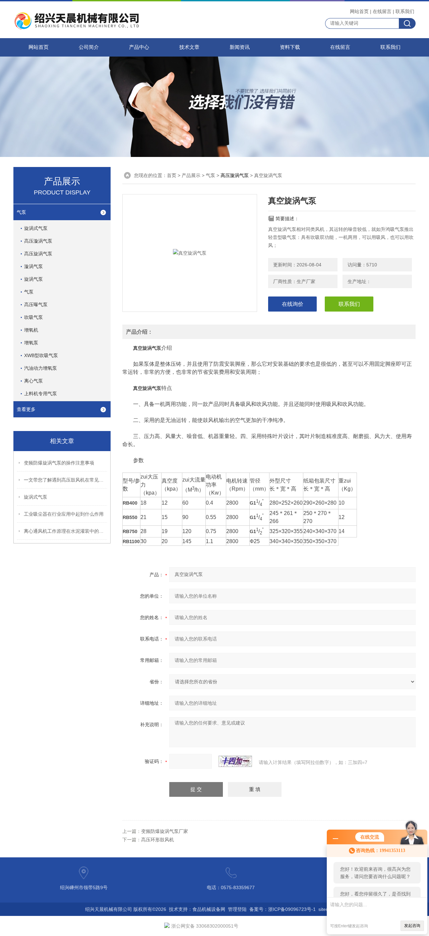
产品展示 (191, 175)
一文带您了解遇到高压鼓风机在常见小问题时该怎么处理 (66, 480)
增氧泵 (31, 342)
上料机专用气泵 (40, 393)
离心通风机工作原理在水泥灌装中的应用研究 (66, 531)
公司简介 (89, 47)
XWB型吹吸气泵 (41, 355)
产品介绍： (139, 332)
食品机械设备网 (208, 909)
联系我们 (404, 11)
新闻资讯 (240, 47)
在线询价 (292, 304)
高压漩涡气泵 (38, 241)
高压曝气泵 (36, 304)
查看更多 (26, 409)
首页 (171, 175)
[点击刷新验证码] (235, 761)
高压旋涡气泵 (38, 253)
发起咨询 (412, 925)
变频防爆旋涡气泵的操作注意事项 (59, 462)
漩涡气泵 (33, 266)
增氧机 (31, 330)
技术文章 (189, 47)
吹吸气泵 (33, 317)
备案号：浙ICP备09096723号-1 (282, 909)
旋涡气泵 (33, 279)
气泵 (21, 212)
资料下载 (290, 47)
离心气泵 (33, 381)
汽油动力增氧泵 (40, 368)
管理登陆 (237, 909)
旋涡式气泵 (36, 228)
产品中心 (139, 47)
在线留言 (382, 11)
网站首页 (359, 11)
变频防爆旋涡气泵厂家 (164, 831)
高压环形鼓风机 (157, 839)
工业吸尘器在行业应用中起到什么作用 (64, 514)
